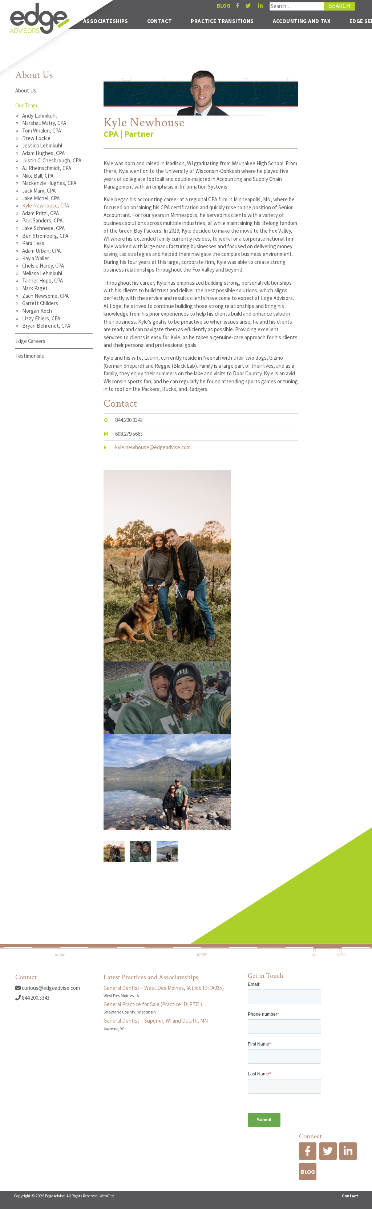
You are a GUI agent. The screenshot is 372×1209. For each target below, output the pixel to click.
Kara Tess (33, 243)
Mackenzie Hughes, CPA (49, 182)
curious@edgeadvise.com (50, 987)
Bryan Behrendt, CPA (46, 325)
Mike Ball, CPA (37, 175)
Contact (159, 20)
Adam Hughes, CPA (43, 153)
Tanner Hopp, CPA (42, 280)
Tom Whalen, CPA (41, 130)
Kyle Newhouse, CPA (45, 205)
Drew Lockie (36, 138)
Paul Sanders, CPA (42, 220)
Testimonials (29, 355)
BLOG (223, 5)
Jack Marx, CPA (39, 190)
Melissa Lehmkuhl (42, 273)
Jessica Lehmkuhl (42, 145)
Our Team (26, 105)
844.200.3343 (35, 997)
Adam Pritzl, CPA (40, 213)
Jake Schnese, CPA (43, 228)
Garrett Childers (40, 303)
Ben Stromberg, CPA (45, 235)
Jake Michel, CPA (41, 198)
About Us (25, 90)
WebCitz (107, 1195)
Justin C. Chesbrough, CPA (51, 160)
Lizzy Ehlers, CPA (41, 318)
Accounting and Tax (302, 20)
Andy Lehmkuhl (39, 115)
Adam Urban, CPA (41, 250)
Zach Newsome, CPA (45, 295)
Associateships (105, 20)
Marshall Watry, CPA (44, 122)
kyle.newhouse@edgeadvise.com (153, 447)
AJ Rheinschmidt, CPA (46, 168)
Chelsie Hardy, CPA (43, 265)
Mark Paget (35, 288)
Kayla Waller (35, 258)
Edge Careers (30, 340)
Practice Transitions (222, 20)
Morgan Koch (37, 310)
